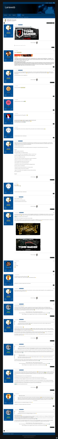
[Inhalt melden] (52, 47)
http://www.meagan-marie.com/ (18, 145)
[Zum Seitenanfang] (57, 438)
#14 (53, 288)
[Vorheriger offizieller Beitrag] (52, 82)
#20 (53, 409)
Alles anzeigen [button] (35, 400)
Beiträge (5, 35)
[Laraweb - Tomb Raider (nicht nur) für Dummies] (29, 7)
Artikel (5, 34)
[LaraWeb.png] (26, 34)
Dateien (5, 36)
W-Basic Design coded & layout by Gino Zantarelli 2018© (29, 435)
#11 (53, 212)
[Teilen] (53, 23)
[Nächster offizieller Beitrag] (53, 47)
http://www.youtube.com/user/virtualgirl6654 (20, 75)
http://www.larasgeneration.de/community (20, 201)
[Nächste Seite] (7, 23)
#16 (53, 319)
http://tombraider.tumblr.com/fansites (22, 216)
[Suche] (54, 3)
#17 (53, 344)
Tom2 (21, 45)
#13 (53, 274)
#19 (53, 393)
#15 (53, 304)
